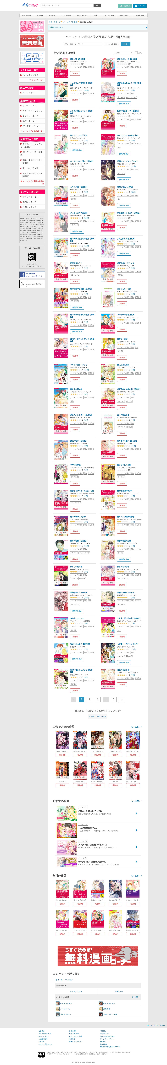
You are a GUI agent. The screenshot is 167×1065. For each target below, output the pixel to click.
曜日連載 (52, 15)
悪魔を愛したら (76, 263)
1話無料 (75, 73)
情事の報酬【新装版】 (78, 541)
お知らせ (41, 1041)
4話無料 (80, 755)
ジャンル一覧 (27, 15)
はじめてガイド (44, 1036)
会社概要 (103, 1041)
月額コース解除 (74, 1033)
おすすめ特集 (109, 15)
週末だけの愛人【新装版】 (80, 644)
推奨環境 (72, 1039)
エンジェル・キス (124, 289)
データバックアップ (75, 1041)
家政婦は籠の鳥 (76, 389)
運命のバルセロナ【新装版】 (81, 415)
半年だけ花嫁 (75, 465)
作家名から (119, 991)
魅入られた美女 (123, 365)
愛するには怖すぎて (125, 491)
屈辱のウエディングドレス (127, 161)
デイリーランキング (31, 197)
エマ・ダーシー (29, 121)
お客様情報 (72, 1031)
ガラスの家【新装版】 (78, 187)
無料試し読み (124, 104)
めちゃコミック (55, 22)
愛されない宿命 (123, 567)
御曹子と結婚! (122, 339)
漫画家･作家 (140, 15)
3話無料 (122, 227)
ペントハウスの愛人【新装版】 (82, 161)
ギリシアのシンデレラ (78, 365)
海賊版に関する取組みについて (110, 1047)
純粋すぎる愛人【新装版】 (127, 441)
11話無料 (97, 785)
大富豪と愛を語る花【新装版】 (129, 618)
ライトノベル (65, 1014)
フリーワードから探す (64, 980)
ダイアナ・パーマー (31, 126)
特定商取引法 (104, 1033)
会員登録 (41, 1031)
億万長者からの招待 (78, 517)
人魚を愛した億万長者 (125, 239)
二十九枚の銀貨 (123, 415)
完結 (140, 53)
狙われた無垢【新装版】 (126, 593)
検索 (97, 5)
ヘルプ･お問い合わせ (45, 1044)
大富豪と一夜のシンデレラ (127, 644)
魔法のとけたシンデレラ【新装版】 (31, 145)
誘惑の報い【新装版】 (78, 441)
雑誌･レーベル (125, 15)
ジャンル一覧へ (38, 80)
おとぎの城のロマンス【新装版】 (31, 174)
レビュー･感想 (66, 15)
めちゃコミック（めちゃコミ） (79, 1062)
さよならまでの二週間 (78, 213)
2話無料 (75, 559)
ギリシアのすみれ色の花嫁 (127, 135)
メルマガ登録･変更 (45, 1033)
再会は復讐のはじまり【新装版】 (31, 161)
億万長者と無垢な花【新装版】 (129, 389)
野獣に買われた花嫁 (125, 187)
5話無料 (115, 755)
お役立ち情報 (43, 1039)
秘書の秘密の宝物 (124, 541)
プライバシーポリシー (107, 1039)
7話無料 (133, 785)
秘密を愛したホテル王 (78, 593)
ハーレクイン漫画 (70, 22)
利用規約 (103, 1031)
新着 (96, 15)
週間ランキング (29, 202)
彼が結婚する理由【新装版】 (81, 289)
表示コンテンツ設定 (75, 1036)
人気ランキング (82, 15)
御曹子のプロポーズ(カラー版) (82, 491)
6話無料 (133, 755)
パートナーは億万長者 (125, 315)
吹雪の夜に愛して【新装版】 (128, 111)
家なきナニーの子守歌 (78, 135)
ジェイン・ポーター (31, 116)
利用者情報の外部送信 (107, 1036)
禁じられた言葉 (76, 567)
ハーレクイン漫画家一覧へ (33, 131)
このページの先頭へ (157, 1025)
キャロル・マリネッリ (32, 111)
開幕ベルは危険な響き (125, 517)
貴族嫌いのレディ (77, 618)
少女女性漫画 (66, 1003)
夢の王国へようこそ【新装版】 (129, 213)
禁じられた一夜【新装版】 (127, 59)
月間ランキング (29, 207)
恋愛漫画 (106, 1009)
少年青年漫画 (109, 1003)
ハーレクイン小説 (110, 1014)
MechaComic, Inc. (91, 1062)
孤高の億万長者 (123, 670)
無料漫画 (40, 15)
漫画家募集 (103, 1044)
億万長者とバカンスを (125, 263)
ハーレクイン (65, 1009)
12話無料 (62, 755)
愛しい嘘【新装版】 (78, 59)
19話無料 (97, 755)
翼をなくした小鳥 (124, 465)
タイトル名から (76, 991)
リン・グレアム (29, 106)
